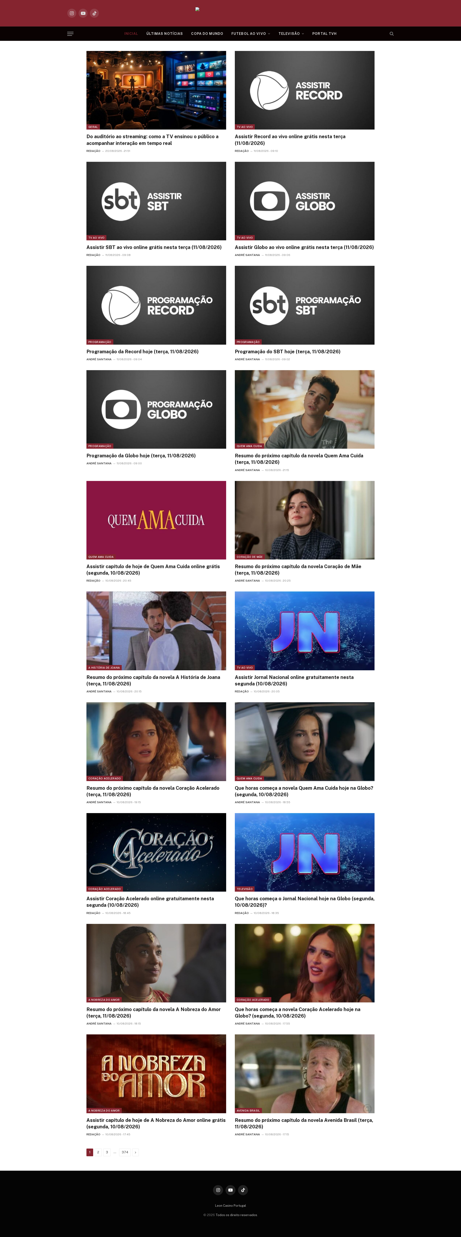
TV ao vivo (245, 126)
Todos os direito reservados (236, 1215)
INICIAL (131, 34)
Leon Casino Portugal (230, 1205)
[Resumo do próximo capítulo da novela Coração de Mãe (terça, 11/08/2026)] (305, 520)
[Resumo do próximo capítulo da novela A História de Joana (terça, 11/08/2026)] (156, 630)
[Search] (391, 33)
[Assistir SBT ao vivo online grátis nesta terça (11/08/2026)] (156, 201)
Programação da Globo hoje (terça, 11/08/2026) (141, 456)
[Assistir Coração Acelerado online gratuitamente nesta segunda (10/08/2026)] (156, 852)
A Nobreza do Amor (104, 999)
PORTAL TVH (324, 34)
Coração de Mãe (250, 556)
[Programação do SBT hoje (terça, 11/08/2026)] (305, 305)
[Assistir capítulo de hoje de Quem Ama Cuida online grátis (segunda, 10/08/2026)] (156, 520)
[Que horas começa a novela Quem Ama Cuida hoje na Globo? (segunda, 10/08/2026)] (305, 741)
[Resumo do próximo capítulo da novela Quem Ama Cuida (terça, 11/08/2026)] (305, 409)
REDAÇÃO (93, 151)
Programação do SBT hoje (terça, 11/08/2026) (287, 351)
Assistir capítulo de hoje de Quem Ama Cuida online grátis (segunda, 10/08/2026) (153, 570)
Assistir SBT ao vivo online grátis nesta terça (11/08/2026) (154, 247)
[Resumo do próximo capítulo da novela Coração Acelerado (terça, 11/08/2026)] (156, 741)
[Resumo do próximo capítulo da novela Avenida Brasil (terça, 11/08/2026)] (305, 1073)
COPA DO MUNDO (207, 34)
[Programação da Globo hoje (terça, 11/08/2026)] (156, 409)
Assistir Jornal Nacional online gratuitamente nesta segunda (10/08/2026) (294, 680)
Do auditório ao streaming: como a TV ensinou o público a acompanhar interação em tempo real (152, 140)
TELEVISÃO (289, 34)
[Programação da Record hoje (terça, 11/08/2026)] (156, 305)
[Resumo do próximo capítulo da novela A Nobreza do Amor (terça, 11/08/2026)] (156, 963)
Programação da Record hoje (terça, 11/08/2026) (142, 351)
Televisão (245, 889)
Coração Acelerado (104, 778)
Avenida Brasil (248, 1110)
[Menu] (70, 33)
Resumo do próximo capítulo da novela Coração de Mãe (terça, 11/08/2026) (298, 570)
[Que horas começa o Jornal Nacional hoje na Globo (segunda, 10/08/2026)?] (305, 852)
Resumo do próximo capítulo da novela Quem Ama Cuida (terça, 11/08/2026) (299, 459)
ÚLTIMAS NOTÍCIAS (164, 34)
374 (125, 1152)
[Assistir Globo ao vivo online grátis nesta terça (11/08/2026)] (305, 201)
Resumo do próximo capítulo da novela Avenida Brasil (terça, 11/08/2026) (304, 1123)
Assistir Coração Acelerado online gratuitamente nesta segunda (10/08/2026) (150, 902)
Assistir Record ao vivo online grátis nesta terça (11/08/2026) (290, 140)
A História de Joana (104, 667)
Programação (99, 342)
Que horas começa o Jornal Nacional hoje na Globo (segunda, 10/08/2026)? (305, 902)
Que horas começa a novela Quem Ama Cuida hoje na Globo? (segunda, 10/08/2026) (304, 791)
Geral (93, 126)
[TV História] (230, 13)
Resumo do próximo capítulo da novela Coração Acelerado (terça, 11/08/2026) (152, 791)
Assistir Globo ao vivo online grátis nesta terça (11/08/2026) (304, 247)
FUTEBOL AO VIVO (248, 34)
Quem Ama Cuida (249, 446)
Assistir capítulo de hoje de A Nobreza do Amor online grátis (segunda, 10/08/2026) (156, 1123)
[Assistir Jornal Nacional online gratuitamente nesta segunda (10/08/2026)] (305, 630)
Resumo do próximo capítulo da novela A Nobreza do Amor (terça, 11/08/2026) (153, 1013)
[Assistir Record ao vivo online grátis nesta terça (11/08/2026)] (305, 90)
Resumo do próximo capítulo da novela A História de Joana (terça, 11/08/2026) (153, 680)
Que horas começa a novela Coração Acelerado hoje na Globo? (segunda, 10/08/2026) (297, 1013)
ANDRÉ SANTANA (247, 255)
